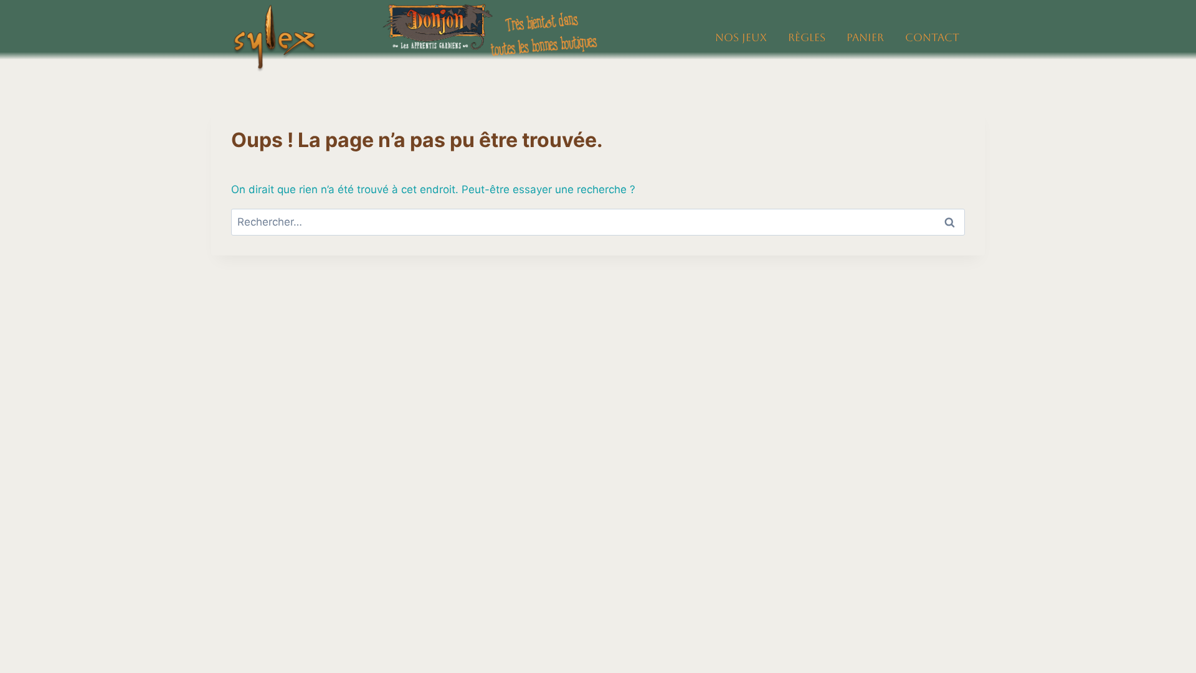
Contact (932, 37)
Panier (865, 37)
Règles (806, 37)
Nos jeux (741, 37)
